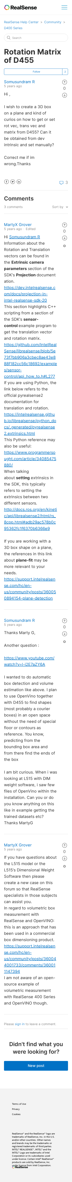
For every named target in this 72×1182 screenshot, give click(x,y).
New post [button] (36, 1066)
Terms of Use (19, 1104)
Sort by (58, 207)
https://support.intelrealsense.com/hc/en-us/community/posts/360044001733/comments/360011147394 (30, 959)
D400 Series (13, 28)
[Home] (20, 7)
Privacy (16, 1109)
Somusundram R (19, 81)
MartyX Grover (18, 224)
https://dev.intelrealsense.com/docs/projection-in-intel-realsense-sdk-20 (29, 294)
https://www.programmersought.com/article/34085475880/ (30, 458)
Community (52, 22)
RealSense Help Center (21, 22)
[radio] (64, 81)
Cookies (16, 1114)
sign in (20, 1024)
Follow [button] (36, 71)
